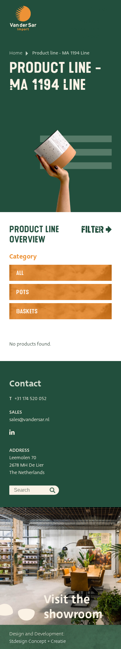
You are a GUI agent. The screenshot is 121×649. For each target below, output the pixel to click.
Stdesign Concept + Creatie (37, 641)
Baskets (27, 311)
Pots (22, 292)
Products (89, 21)
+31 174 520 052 (31, 398)
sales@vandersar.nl (29, 419)
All (20, 273)
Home (15, 53)
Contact (91, 36)
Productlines (85, 29)
